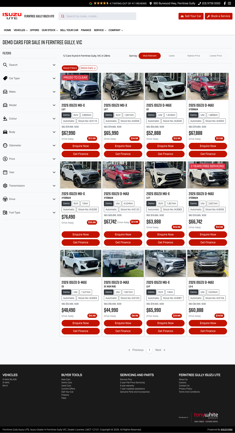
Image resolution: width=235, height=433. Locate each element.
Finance (86, 30)
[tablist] (182, 55)
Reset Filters (70, 68)
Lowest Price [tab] (216, 55)
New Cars (65, 379)
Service (99, 30)
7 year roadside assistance (132, 388)
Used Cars (66, 385)
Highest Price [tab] (193, 55)
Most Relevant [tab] (149, 55)
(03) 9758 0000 (211, 3)
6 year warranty (127, 385)
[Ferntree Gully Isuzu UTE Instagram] (230, 3)
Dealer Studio (226, 429)
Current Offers (68, 388)
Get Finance (80, 154)
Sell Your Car (192, 16)
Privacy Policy (185, 388)
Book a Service (220, 16)
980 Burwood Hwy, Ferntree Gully (174, 3)
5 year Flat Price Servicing (132, 382)
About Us (183, 379)
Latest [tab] (172, 55)
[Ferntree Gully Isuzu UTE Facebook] (225, 3)
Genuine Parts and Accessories (135, 391)
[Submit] (62, 16)
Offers (34, 30)
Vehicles (19, 30)
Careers (182, 382)
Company (114, 30)
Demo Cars (66, 382)
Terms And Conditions (189, 391)
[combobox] (97, 16)
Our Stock (48, 30)
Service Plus (126, 379)
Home (7, 30)
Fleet (63, 398)
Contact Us (184, 385)
